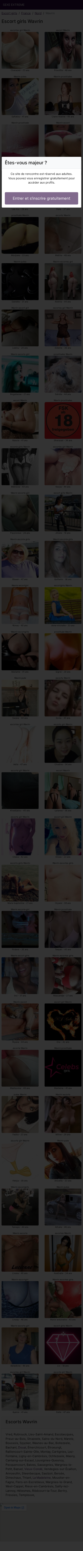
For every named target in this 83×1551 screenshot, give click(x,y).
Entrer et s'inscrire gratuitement (41, 198)
